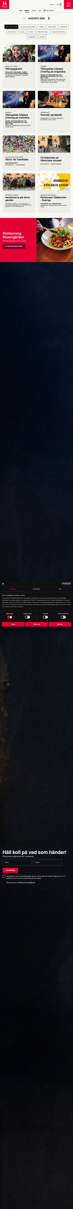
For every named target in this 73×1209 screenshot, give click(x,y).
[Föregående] (24, 18)
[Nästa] (49, 18)
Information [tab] (36, 589)
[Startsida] (4, 4)
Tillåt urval (36, 624)
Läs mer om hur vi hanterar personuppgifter (19, 882)
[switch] (27, 617)
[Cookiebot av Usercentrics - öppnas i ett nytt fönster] (63, 583)
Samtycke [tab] (13, 589)
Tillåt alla (59, 624)
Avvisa (13, 624)
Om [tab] (60, 589)
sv (57, 4)
